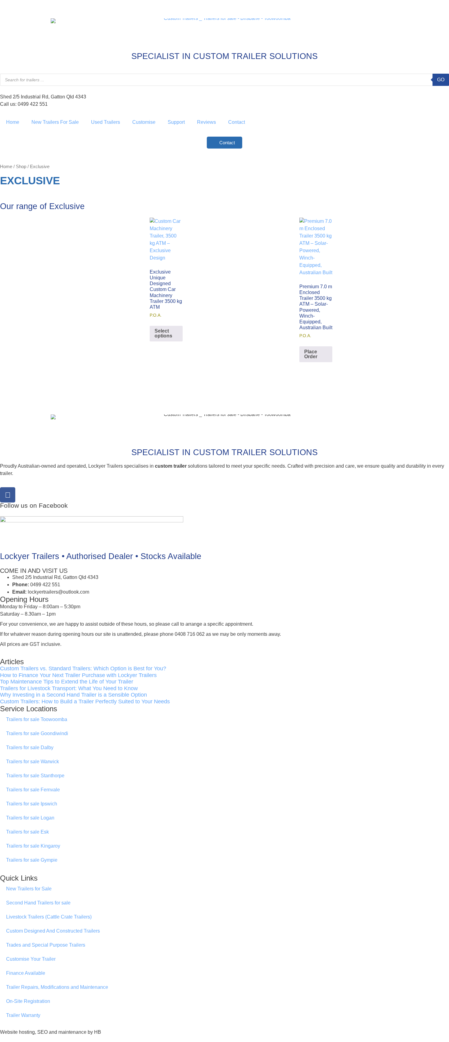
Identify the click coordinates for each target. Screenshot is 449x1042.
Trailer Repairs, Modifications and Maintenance (57, 987)
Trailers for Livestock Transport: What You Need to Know (69, 688)
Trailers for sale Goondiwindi (37, 733)
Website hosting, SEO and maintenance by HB (50, 1032)
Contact (236, 122)
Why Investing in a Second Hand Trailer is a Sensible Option (73, 695)
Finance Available (25, 973)
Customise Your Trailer (31, 959)
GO (440, 79)
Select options (163, 333)
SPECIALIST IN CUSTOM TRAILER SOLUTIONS (224, 56)
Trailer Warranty (23, 1015)
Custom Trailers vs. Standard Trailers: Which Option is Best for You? (83, 668)
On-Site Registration (28, 1001)
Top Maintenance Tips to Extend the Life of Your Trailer (66, 682)
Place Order (310, 354)
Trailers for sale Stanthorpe (35, 775)
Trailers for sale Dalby (29, 747)
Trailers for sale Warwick (32, 761)
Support (176, 122)
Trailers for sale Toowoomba (36, 719)
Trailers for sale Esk (27, 831)
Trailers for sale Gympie (31, 860)
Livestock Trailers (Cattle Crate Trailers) (49, 916)
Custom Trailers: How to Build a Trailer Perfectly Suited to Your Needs (85, 701)
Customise (143, 122)
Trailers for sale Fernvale (33, 789)
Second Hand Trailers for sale (38, 902)
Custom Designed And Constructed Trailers (53, 930)
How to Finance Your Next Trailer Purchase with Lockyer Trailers (78, 675)
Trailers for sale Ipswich (31, 803)
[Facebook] (7, 495)
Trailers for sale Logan (30, 817)
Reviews (206, 122)
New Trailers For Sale (55, 122)
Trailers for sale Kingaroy (33, 846)
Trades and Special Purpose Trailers (45, 945)
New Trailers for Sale (29, 888)
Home (12, 122)
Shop (21, 166)
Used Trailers (105, 122)
